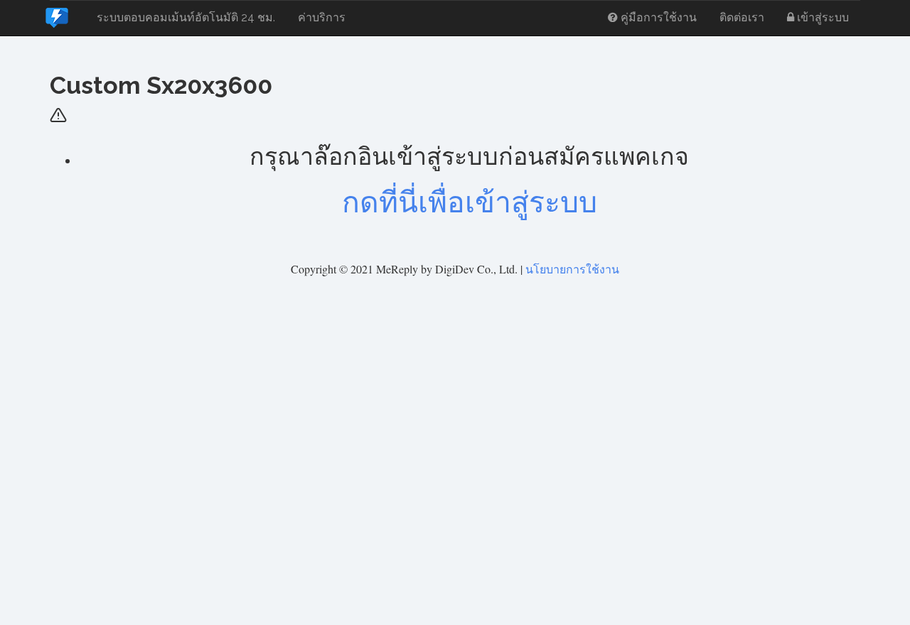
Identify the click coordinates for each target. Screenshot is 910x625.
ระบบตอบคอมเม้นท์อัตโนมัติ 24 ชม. (186, 17)
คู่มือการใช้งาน (657, 17)
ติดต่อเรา (741, 17)
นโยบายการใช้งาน (572, 268)
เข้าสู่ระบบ (821, 17)
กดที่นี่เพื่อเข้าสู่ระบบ (469, 202)
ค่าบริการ (322, 17)
